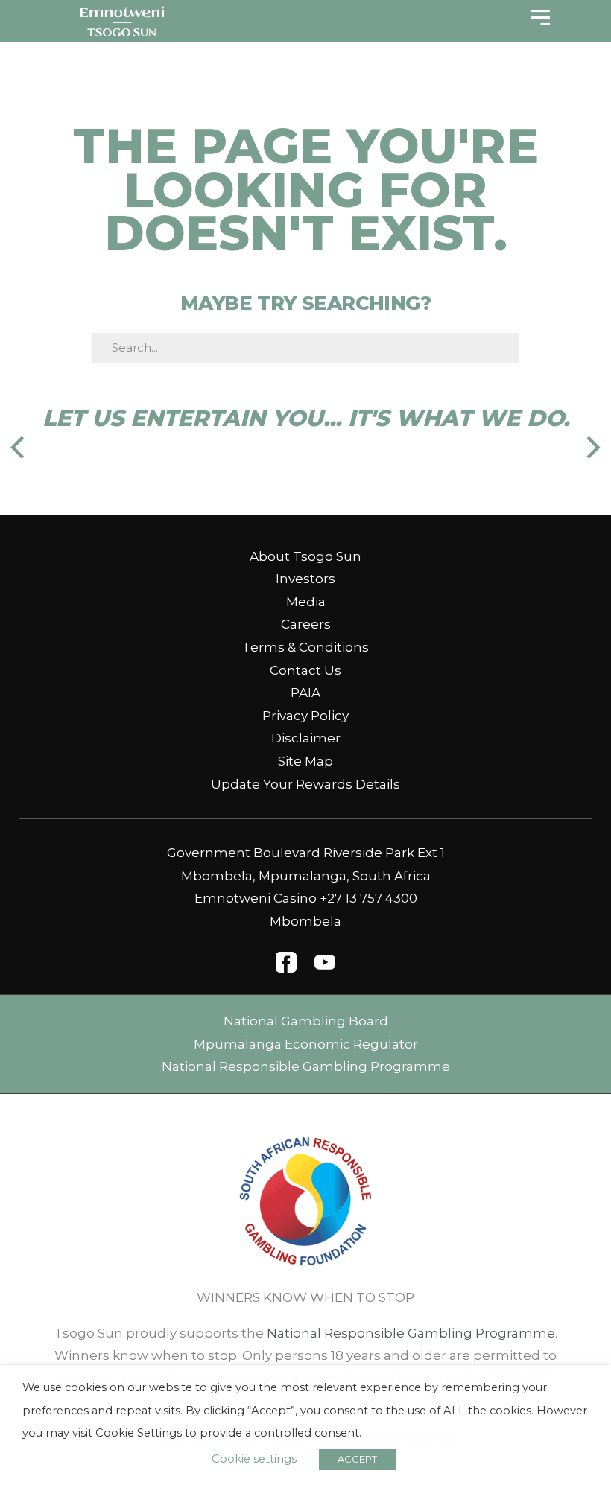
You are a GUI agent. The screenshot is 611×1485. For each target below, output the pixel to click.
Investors (305, 578)
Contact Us (305, 670)
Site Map (305, 761)
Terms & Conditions (305, 647)
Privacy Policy (305, 715)
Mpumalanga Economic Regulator (306, 1044)
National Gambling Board (306, 1021)
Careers (306, 624)
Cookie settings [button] (254, 1459)
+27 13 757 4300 (368, 898)
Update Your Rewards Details (305, 784)
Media (306, 601)
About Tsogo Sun (305, 556)
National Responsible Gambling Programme (306, 1066)
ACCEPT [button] (357, 1459)
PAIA (305, 692)
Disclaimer (306, 738)
